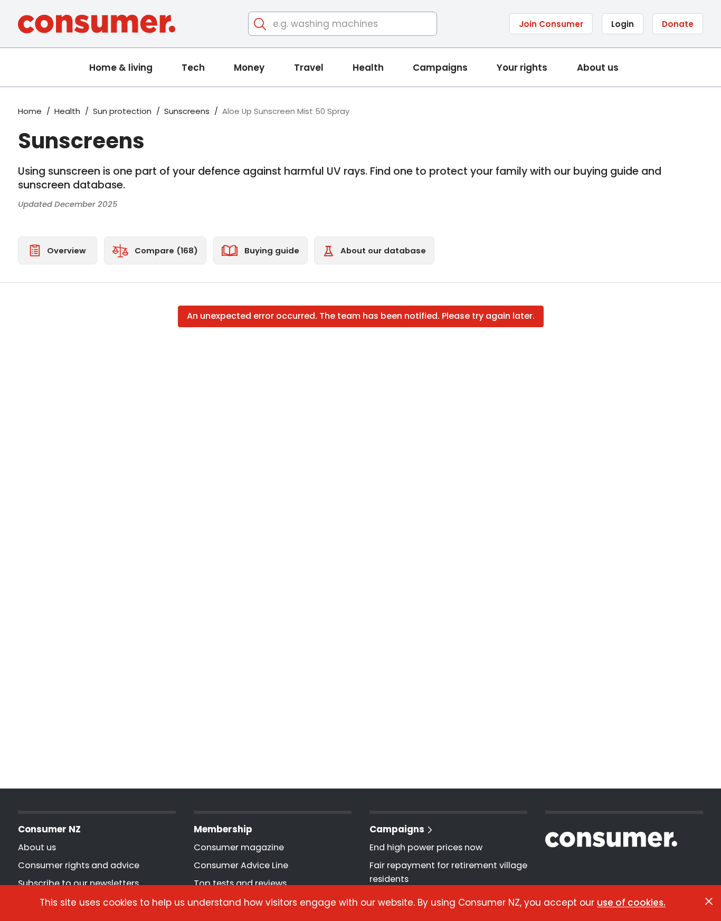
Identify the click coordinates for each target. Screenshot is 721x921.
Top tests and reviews (240, 883)
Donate (678, 24)
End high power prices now (425, 847)
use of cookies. (631, 902)
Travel (309, 67)
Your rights (522, 67)
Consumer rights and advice (78, 865)
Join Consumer (551, 24)
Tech (193, 67)
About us (598, 67)
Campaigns (440, 67)
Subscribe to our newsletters (78, 883)
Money (249, 67)
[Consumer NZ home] (96, 24)
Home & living (121, 67)
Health (368, 67)
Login (622, 24)
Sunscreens (187, 111)
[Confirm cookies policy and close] (709, 901)
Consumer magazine (239, 847)
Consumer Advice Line (241, 865)
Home (30, 111)
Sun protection (122, 111)
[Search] (260, 24)
